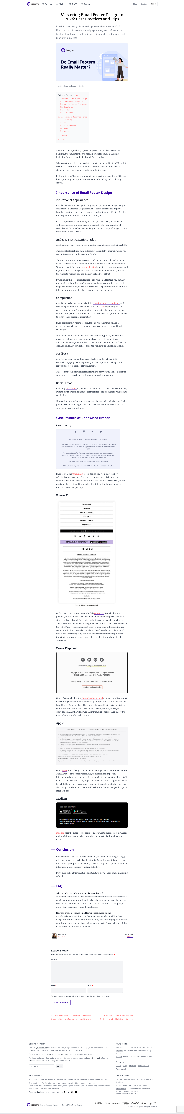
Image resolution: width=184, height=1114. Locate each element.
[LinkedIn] (69, 1092)
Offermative (121, 1088)
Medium (60, 833)
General (130, 937)
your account (41, 1048)
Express (48, 4)
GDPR (102, 306)
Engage (87, 4)
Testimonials (121, 1069)
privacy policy (96, 1058)
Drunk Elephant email (92, 698)
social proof (71, 388)
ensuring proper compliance (106, 303)
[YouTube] (76, 1092)
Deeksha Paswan (64, 937)
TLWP (74, 4)
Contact (144, 4)
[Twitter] (65, 1092)
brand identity (89, 267)
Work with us (143, 1066)
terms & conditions (37, 1060)
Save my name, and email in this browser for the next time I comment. (81, 996)
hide (77, 95)
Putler (118, 1085)
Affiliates (132, 1066)
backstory (41, 1092)
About (118, 1066)
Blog (135, 4)
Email (90, 986)
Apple (64, 770)
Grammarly (78, 474)
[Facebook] (72, 1092)
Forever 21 (99, 613)
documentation (45, 1054)
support (63, 1054)
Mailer (62, 4)
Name (53, 986)
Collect (119, 1057)
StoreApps (120, 1079)
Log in (153, 4)
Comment (55, 959)
